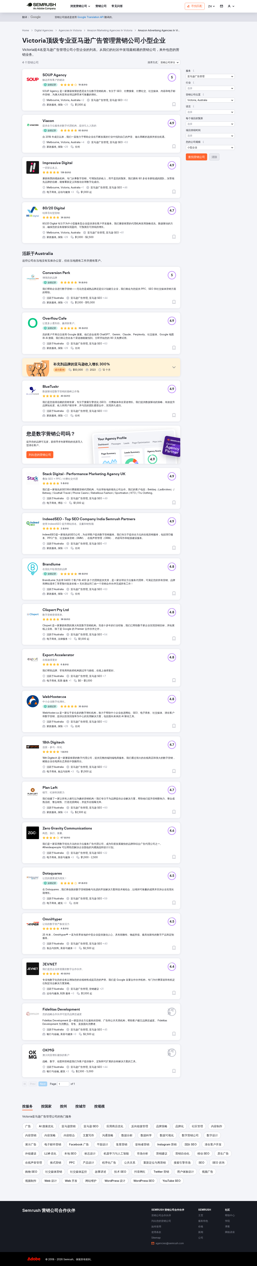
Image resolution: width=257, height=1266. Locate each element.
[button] (211, 6)
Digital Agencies (44, 30)
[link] (101, 6)
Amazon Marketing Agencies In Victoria (109, 30)
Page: (53, 1083)
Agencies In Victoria (70, 30)
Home (25, 30)
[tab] (27, 1106)
